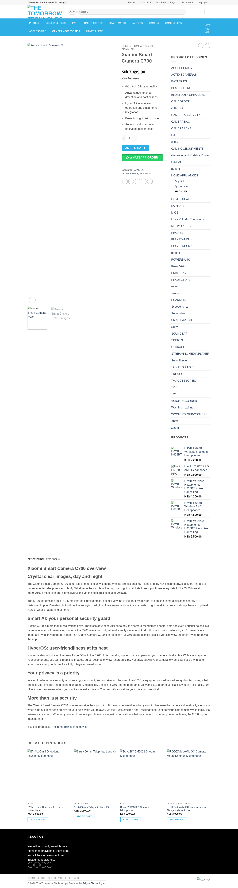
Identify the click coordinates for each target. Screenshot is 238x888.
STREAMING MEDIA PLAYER (190, 353)
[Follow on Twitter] (43, 865)
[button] (186, 2)
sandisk (176, 293)
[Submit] (183, 12)
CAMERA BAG (180, 121)
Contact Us (145, 2)
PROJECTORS (181, 279)
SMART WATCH (117, 23)
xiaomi (175, 427)
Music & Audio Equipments (188, 219)
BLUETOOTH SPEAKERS (188, 94)
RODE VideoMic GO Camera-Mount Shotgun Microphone (186, 809)
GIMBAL (176, 162)
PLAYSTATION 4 (182, 239)
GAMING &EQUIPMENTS (187, 148)
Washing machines (183, 407)
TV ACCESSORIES (183, 380)
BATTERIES (179, 81)
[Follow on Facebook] (31, 865)
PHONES (34, 23)
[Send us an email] (49, 865)
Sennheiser (178, 313)
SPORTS (177, 340)
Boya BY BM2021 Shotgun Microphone (134, 809)
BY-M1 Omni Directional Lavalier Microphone (45, 809)
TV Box (176, 387)
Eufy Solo (180, 181)
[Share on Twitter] (131, 181)
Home (125, 46)
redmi (174, 286)
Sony (174, 326)
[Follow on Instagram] (37, 865)
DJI (173, 135)
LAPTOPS (137, 23)
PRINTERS (178, 273)
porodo (175, 252)
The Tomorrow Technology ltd (69, 726)
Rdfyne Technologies (94, 883)
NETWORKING (181, 226)
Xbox (174, 420)
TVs (74, 23)
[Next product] (201, 45)
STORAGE (178, 347)
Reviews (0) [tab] (53, 559)
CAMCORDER (180, 101)
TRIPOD (176, 373)
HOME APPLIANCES (143, 46)
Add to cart (135, 147)
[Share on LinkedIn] (150, 181)
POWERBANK (180, 259)
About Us (131, 2)
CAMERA (154, 23)
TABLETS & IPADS (55, 23)
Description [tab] (36, 559)
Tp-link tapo (181, 186)
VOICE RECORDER (184, 400)
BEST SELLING (181, 88)
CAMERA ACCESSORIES (66, 31)
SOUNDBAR (179, 333)
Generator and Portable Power (190, 155)
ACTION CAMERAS (184, 74)
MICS (174, 212)
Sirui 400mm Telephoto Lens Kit (91, 807)
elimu (174, 141)
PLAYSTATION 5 (182, 246)
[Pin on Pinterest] (144, 181)
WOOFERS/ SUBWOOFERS (189, 414)
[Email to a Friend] (137, 181)
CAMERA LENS (173, 23)
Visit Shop (160, 2)
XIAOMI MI (128, 49)
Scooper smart (180, 306)
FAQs (172, 2)
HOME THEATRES (93, 23)
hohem (175, 168)
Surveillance (179, 360)
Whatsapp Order (144, 157)
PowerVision (179, 266)
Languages (202, 2)
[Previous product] (207, 45)
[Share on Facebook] (125, 181)
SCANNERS (179, 300)
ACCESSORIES (37, 31)
